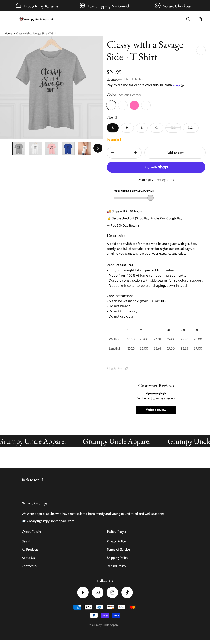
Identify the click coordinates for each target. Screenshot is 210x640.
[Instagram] (112, 592)
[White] (122, 105)
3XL (190, 128)
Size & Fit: (115, 368)
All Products (30, 549)
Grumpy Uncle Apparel (105, 624)
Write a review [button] (156, 410)
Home (8, 33)
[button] (188, 19)
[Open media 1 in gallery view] (18, 148)
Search (26, 541)
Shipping (112, 79)
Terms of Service (118, 549)
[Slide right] (97, 148)
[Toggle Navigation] (10, 19)
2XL (173, 128)
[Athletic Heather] (111, 105)
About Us (28, 558)
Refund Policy (116, 566)
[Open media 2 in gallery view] (35, 148)
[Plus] (135, 152)
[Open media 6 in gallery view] (84, 148)
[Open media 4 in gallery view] (51, 148)
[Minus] (112, 152)
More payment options (156, 179)
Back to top (30, 479)
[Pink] (134, 105)
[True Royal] (145, 105)
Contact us (29, 566)
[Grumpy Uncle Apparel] (36, 19)
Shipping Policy (117, 558)
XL (156, 128)
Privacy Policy (116, 541)
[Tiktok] (127, 592)
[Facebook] (83, 592)
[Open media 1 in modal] (51, 87)
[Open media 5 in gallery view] (68, 148)
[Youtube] (97, 592)
